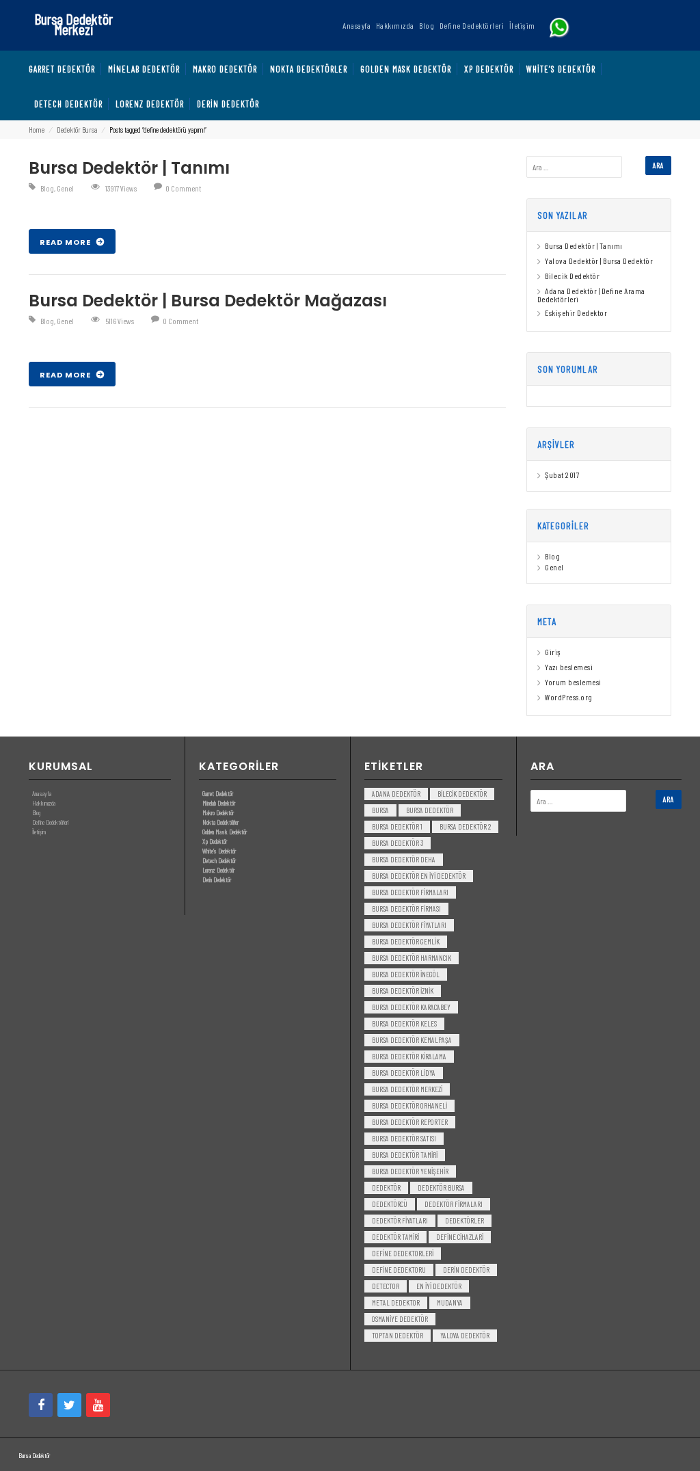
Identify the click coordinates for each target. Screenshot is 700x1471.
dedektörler (464, 1220)
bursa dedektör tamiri (405, 1154)
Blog (47, 188)
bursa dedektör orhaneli (409, 1105)
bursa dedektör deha (403, 859)
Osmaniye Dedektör (400, 1318)
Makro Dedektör (218, 812)
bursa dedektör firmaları (410, 892)
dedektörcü (389, 1204)
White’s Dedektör (219, 850)
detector (385, 1286)
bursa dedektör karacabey (411, 1007)
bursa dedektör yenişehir (410, 1171)
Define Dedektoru (399, 1269)
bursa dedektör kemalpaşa (412, 1039)
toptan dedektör (397, 1335)
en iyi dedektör (438, 1286)
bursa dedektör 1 (397, 826)
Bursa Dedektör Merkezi (73, 24)
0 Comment (183, 188)
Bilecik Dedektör (572, 275)
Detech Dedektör (219, 860)
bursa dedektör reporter (410, 1121)
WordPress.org (569, 697)
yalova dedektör (464, 1335)
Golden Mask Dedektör (224, 831)
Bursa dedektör (429, 810)
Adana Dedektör (396, 793)
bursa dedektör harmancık (411, 957)
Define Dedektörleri (50, 822)
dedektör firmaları (454, 1204)
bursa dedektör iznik (402, 990)
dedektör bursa (441, 1187)
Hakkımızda (43, 802)
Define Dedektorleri (402, 1253)
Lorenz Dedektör (218, 869)
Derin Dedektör (216, 879)
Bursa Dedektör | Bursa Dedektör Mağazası (208, 300)
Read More (66, 242)
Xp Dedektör (214, 841)
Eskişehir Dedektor (576, 312)
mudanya (450, 1302)
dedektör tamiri (395, 1236)
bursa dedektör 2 (465, 826)
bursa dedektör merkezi (407, 1089)
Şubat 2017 (562, 474)
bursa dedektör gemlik (406, 941)
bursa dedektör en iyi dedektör (419, 875)
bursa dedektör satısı (404, 1138)
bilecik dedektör (462, 793)
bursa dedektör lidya (403, 1072)
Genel (65, 188)
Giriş (553, 652)
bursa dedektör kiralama (409, 1056)
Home (36, 129)
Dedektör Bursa (77, 129)
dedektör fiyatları (400, 1220)
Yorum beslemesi (573, 682)
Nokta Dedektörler (220, 822)
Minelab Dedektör (218, 802)
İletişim (39, 831)
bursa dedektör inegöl (406, 974)
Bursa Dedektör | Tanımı (129, 168)
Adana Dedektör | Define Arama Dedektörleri (591, 295)
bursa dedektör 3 (397, 842)
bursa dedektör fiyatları (409, 924)
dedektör (386, 1187)
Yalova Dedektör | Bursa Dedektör (599, 260)
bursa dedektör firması (406, 908)
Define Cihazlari (459, 1236)
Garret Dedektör (217, 793)
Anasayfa (41, 793)
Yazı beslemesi (569, 667)
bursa (380, 810)
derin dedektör (466, 1269)
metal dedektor (396, 1302)
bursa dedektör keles (404, 1023)
